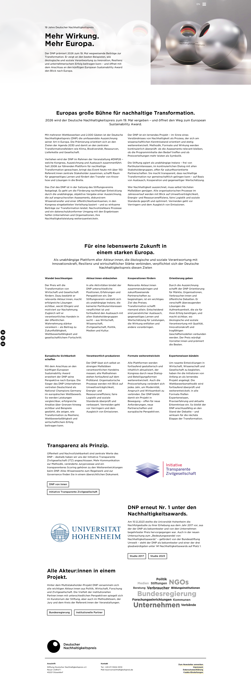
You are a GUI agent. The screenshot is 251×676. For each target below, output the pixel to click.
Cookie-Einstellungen (193, 672)
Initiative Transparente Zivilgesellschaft (73, 491)
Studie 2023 (157, 556)
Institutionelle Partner (89, 612)
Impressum (198, 667)
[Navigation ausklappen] (204, 3)
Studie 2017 (137, 556)
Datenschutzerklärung (193, 670)
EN (198, 4)
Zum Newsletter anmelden (190, 664)
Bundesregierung (59, 612)
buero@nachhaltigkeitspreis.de (119, 670)
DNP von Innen (58, 484)
